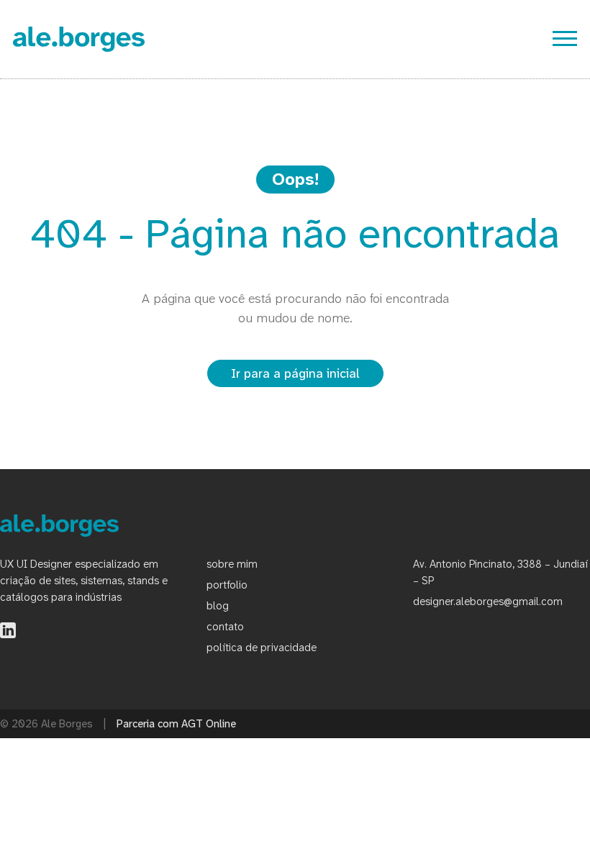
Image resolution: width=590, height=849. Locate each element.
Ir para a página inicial (295, 373)
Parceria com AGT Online (176, 724)
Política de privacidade (261, 647)
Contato (225, 626)
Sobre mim (232, 564)
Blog (217, 606)
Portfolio (227, 585)
